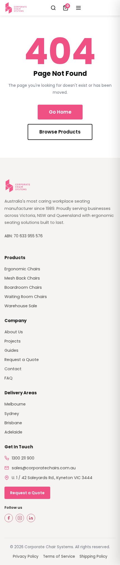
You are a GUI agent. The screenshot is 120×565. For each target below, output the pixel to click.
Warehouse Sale (20, 306)
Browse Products (60, 131)
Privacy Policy (26, 556)
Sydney (11, 413)
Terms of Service (59, 556)
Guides (11, 350)
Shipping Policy (93, 556)
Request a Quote (21, 359)
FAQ (8, 378)
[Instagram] (20, 518)
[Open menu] (78, 8)
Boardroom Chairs (23, 287)
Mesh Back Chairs (22, 278)
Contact (12, 369)
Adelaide (13, 432)
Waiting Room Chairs (25, 296)
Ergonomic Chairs (22, 269)
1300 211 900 (23, 458)
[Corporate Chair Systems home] (16, 8)
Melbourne (15, 404)
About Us (13, 332)
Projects (12, 341)
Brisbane (13, 423)
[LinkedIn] (31, 518)
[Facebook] (8, 518)
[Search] (53, 7)
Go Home (60, 112)
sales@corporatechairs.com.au (44, 468)
